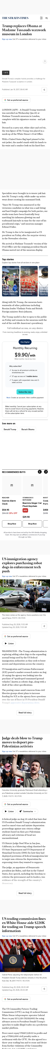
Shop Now (12, 524)
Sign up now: (7, 39)
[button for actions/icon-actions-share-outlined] (44, 89)
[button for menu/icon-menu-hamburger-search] (46, 18)
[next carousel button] (45, 61)
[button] (41, 18)
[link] (15, 18)
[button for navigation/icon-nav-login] (41, 18)
